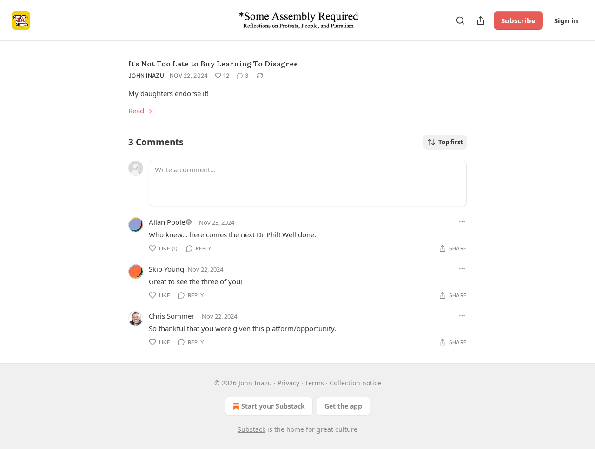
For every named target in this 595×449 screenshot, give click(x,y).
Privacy (288, 382)
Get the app (343, 406)
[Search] (460, 20)
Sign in (566, 20)
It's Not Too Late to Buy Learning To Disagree (213, 63)
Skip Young (166, 268)
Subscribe (518, 20)
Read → (140, 110)
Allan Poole (167, 222)
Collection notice (355, 382)
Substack (251, 429)
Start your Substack (273, 406)
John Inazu (146, 75)
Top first (450, 142)
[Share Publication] (480, 20)
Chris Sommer (171, 315)
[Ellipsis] (462, 222)
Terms (314, 382)
